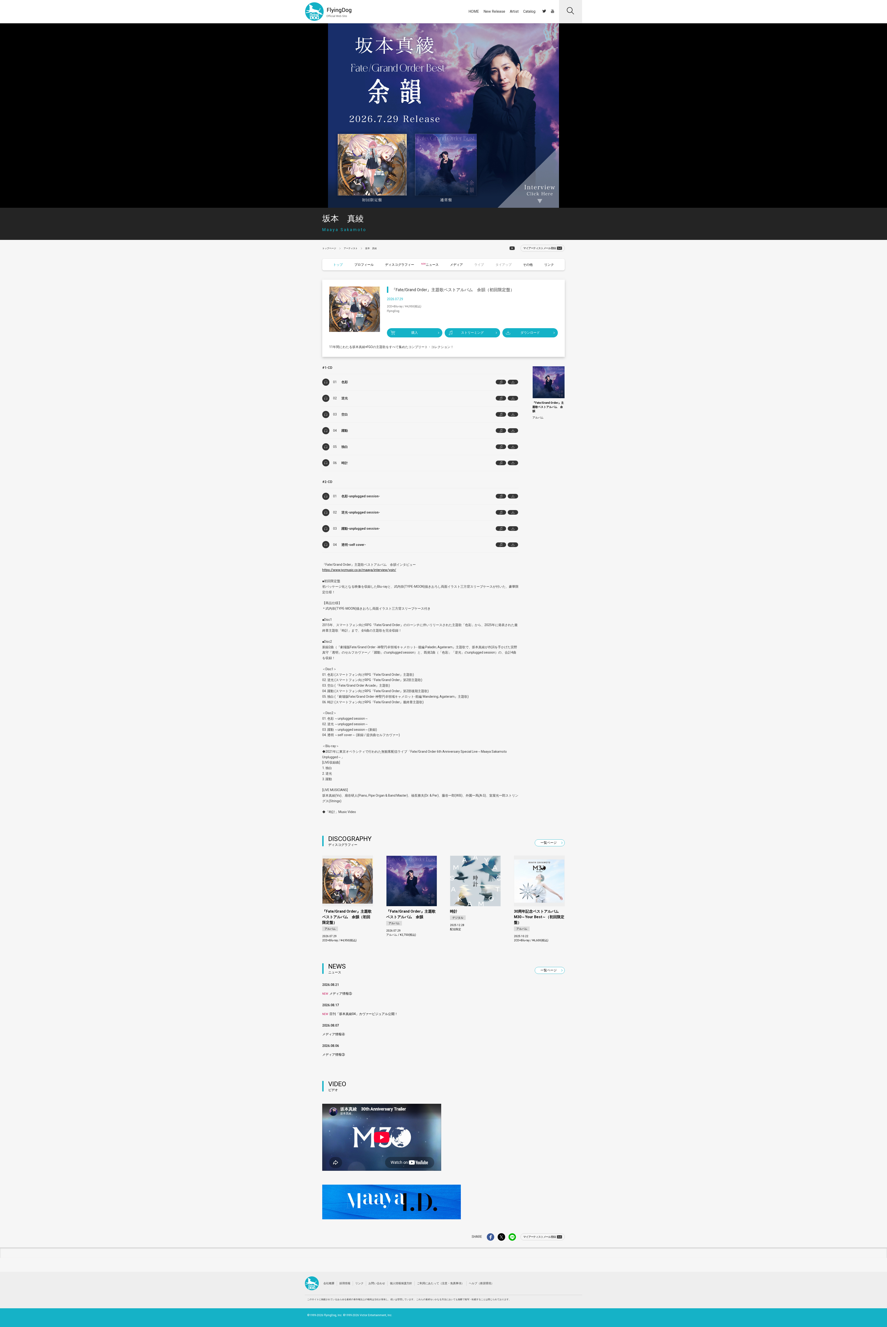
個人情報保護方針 (401, 1283)
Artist (514, 11)
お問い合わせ (376, 1283)
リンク (549, 264)
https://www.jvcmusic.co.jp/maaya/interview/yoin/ (359, 570)
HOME (473, 11)
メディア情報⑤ (337, 993)
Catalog (529, 11)
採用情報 (344, 1283)
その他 (528, 264)
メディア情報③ (333, 1054)
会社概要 (328, 1283)
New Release (494, 11)
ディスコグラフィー (399, 264)
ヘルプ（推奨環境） (481, 1283)
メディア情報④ (333, 1034)
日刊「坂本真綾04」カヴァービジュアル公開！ (360, 1014)
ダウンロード (530, 332)
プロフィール (364, 264)
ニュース (432, 264)
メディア (456, 264)
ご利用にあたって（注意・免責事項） (440, 1283)
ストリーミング (472, 332)
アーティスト (351, 248)
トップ (338, 264)
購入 (414, 332)
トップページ (329, 248)
